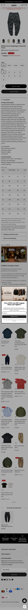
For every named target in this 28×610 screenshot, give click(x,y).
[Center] (25, 288)
